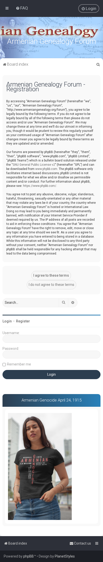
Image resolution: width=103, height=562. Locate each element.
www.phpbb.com (46, 169)
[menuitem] (21, 8)
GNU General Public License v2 (34, 164)
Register (23, 321)
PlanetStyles (65, 556)
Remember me (19, 364)
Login (7, 321)
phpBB (28, 556)
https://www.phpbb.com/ (39, 186)
